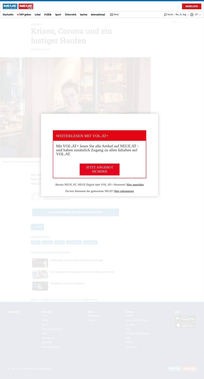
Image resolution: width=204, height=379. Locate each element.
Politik (47, 14)
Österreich (70, 14)
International (98, 14)
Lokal (37, 14)
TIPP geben (25, 14)
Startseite (8, 14)
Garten (83, 14)
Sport (58, 14)
